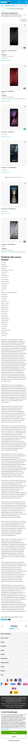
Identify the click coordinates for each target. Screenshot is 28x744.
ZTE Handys (4, 335)
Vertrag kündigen (6, 705)
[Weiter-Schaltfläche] (25, 626)
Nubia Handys (4, 309)
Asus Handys (4, 272)
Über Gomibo (3, 703)
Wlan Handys (4, 331)
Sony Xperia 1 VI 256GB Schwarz (8, 208)
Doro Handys (4, 277)
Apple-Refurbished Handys (7, 270)
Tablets (2, 650)
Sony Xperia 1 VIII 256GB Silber (8, 244)
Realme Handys (4, 317)
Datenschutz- (21, 727)
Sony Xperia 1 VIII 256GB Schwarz (8, 50)
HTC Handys (4, 298)
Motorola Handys (5, 303)
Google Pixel (4, 287)
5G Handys (3, 264)
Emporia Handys (5, 281)
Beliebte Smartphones (6, 633)
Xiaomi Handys (4, 333)
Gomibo (2, 666)
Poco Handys (4, 315)
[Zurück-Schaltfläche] (2, 626)
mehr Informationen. (18, 701)
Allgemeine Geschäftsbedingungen (17, 705)
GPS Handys (4, 288)
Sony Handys (4, 326)
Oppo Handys (4, 313)
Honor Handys (4, 296)
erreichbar (20, 617)
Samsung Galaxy (5, 320)
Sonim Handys (4, 324)
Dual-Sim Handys (5, 279)
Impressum (15, 703)
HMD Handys (4, 294)
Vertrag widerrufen (22, 703)
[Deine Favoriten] (22, 2)
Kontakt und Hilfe (5, 662)
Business (3, 670)
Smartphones (4, 322)
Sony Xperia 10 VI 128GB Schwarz (8, 167)
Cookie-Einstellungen (10, 707)
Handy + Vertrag (4, 638)
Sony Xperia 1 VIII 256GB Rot (7, 91)
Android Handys (4, 266)
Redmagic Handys (5, 318)
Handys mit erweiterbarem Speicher (9, 292)
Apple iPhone (4, 268)
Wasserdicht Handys (5, 330)
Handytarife (3, 646)
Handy (3, 11)
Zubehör (3, 654)
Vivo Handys (4, 328)
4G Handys (3, 262)
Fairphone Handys (5, 283)
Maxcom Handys (5, 302)
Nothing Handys (4, 307)
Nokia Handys (4, 305)
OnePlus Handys (5, 311)
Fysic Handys (4, 285)
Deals (2, 674)
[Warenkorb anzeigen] (26, 2)
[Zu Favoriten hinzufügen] (24, 25)
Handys (2, 642)
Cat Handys (3, 273)
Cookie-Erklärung (5, 729)
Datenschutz (9, 703)
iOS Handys (3, 300)
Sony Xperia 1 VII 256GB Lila (7, 132)
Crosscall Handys (5, 275)
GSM (2, 290)
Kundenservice (4, 658)
